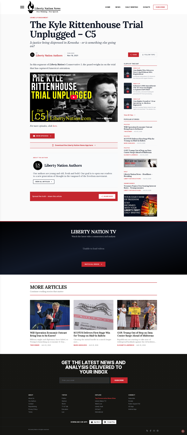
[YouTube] (154, 431)
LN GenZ (98, 409)
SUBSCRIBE (160, 7)
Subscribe (119, 380)
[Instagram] (158, 431)
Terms (30, 412)
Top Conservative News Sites (105, 398)
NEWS (117, 7)
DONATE (146, 7)
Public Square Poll (134, 404)
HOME (107, 7)
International (99, 412)
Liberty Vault (99, 406)
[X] (147, 431)
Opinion (64, 401)
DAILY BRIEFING (131, 7)
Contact (30, 404)
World (64, 404)
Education (65, 409)
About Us (31, 398)
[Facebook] (151, 431)
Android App (132, 409)
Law (63, 412)
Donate (130, 401)
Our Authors (32, 401)
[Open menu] (22, 7)
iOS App (131, 406)
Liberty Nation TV (100, 401)
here (55, 126)
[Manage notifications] (182, 431)
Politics (64, 398)
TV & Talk (65, 406)
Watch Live (98, 404)
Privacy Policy (32, 409)
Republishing (32, 406)
